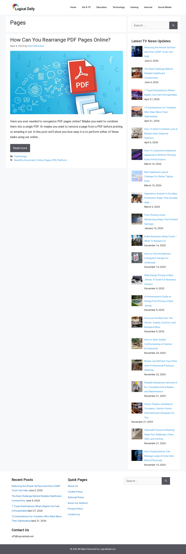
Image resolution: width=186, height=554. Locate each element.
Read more (20, 148)
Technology (119, 7)
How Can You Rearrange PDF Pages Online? (60, 40)
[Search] (173, 25)
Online (39, 160)
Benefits (18, 160)
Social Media (164, 7)
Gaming (134, 7)
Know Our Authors (78, 503)
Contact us (74, 514)
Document (29, 160)
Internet (148, 7)
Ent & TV (86, 7)
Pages (47, 160)
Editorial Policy (76, 497)
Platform (62, 160)
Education (101, 7)
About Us (73, 486)
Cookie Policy (75, 491)
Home (73, 7)
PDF (54, 160)
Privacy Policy (75, 508)
